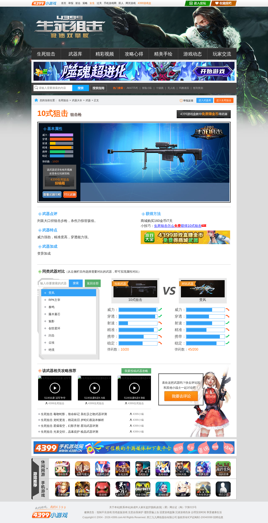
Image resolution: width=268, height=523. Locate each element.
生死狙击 (46, 54)
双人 (121, 3)
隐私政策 (156, 507)
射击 (77, 3)
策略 (85, 3)
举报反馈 (188, 100)
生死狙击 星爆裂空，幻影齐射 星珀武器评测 (69, 425)
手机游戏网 (110, 3)
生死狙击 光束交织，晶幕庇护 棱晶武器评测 (69, 431)
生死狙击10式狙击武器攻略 (52, 194)
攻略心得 (134, 54)
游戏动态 (192, 54)
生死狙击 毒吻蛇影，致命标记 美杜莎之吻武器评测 (74, 414)
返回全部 (93, 283)
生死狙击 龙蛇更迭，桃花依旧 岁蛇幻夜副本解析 (72, 420)
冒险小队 (147, 88)
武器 (88, 100)
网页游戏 (131, 3)
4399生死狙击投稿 (59, 181)
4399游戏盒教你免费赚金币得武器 (204, 114)
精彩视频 (104, 54)
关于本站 (114, 507)
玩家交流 (222, 54)
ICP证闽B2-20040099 (200, 517)
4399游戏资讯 (44, 469)
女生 (92, 3)
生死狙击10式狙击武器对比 (70, 194)
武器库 (75, 54)
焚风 (194, 292)
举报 (70, 3)
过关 (99, 3)
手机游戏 (44, 489)
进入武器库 (204, 100)
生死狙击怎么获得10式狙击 (177, 226)
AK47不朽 (132, 88)
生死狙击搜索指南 (98, 88)
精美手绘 (163, 54)
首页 (63, 3)
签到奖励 (198, 88)
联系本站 (125, 507)
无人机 (171, 88)
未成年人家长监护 (141, 507)
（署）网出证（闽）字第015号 (179, 507)
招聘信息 (218, 517)
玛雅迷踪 (184, 88)
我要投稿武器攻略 (136, 371)
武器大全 (77, 100)
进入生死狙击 (223, 100)
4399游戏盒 (144, 3)
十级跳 (160, 88)
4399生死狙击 (70, 27)
